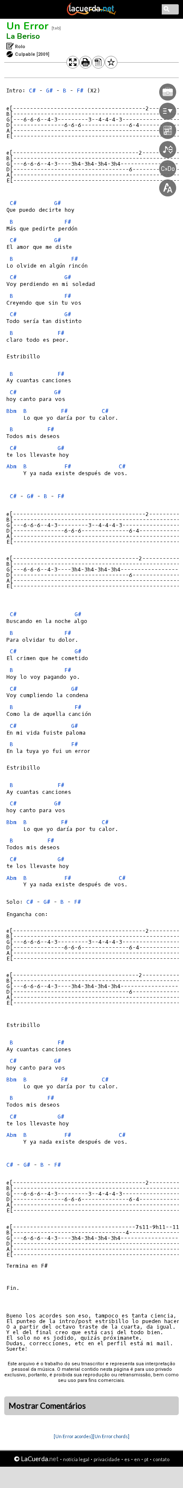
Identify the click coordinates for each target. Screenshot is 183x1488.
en (137, 1459)
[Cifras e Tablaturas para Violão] (91, 13)
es (127, 1459)
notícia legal (76, 1459)
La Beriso (23, 36)
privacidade (107, 1459)
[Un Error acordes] (73, 1436)
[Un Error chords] (111, 1436)
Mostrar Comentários (47, 1405)
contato (161, 1459)
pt (146, 1459)
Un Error (27, 26)
